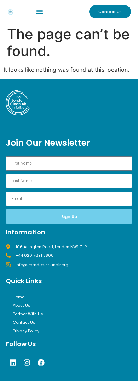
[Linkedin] (13, 363)
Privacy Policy (26, 331)
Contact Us (24, 322)
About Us (21, 305)
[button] (39, 11)
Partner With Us (28, 314)
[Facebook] (41, 363)
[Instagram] (27, 363)
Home (18, 297)
